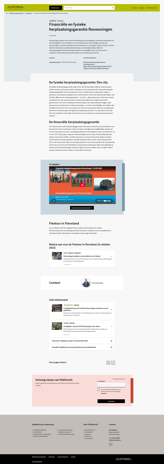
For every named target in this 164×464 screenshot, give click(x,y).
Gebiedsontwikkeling (40, 430)
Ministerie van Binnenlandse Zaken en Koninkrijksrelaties (94, 63)
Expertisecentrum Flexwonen (99, 66)
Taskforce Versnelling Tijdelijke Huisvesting (96, 68)
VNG (88, 66)
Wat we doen (89, 432)
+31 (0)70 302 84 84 (114, 438)
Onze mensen (89, 438)
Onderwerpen (55, 8)
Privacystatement (63, 457)
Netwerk (135, 8)
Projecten (88, 434)
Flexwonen (60, 21)
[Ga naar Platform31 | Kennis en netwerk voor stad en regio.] (6, 13)
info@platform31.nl (115, 440)
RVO (109, 66)
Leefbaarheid (38, 432)
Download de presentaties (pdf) (81, 208)
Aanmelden (111, 401)
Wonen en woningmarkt (41, 436)
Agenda (142, 8)
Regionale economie (65, 432)
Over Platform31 (151, 8)
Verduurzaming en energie (66, 434)
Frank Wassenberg (54, 62)
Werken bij (88, 436)
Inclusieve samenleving (65, 430)
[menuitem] (135, 7)
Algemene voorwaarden (39, 457)
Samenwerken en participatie (42, 434)
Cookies (73, 457)
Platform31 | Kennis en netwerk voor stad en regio (15, 7)
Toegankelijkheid (37, 461)
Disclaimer (52, 457)
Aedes (85, 66)
